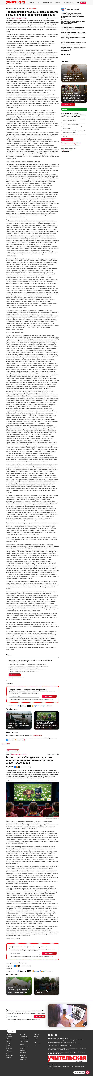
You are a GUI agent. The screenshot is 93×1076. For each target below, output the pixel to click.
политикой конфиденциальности (24, 699)
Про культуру (9, 1039)
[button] (10, 740)
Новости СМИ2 (6, 744)
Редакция (36, 1036)
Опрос (65, 109)
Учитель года (9, 1048)
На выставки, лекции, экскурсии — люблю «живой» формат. (24, 668)
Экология (8, 1043)
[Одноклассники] (17, 767)
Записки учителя (39, 989)
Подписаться (49, 696)
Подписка (57, 2)
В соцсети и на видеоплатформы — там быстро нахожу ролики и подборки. (28, 664)
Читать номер (32, 8)
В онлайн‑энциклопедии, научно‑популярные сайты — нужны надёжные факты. (29, 666)
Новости (31, 2)
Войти (83, 2)
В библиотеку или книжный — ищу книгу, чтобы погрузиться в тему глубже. (28, 669)
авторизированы (37, 735)
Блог (38, 2)
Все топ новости (65, 54)
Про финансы (9, 1052)
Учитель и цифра (9, 1055)
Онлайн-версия (23, 1059)
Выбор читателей (72, 9)
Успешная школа (23, 1036)
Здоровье (8, 1053)
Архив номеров (47, 2)
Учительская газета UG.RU (19, 18)
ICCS (35, 1042)
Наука (7, 1038)
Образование (9, 1036)
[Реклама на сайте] (87, 1072)
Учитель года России (24, 1041)
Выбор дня (8, 1045)
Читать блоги (68, 104)
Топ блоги (65, 61)
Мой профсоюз (23, 1050)
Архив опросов (65, 151)
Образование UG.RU (40, 720)
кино (16, 963)
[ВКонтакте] (15, 767)
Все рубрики (8, 1057)
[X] (19, 767)
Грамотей (8, 1050)
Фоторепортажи (38, 1044)
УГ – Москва (22, 1048)
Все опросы (9, 683)
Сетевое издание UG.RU (25, 1047)
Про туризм (8, 1046)
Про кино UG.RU (11, 722)
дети (11, 963)
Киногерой (23, 963)
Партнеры (36, 1039)
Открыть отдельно (66, 150)
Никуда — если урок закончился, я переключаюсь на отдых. (24, 671)
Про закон (8, 1041)
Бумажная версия (23, 1057)
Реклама (35, 1038)
